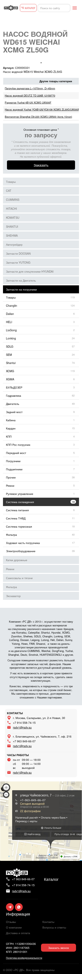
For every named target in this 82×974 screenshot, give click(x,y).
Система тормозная (19, 526)
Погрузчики (13, 461)
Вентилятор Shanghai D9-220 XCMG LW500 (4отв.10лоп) (38, 117)
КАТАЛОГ (30, 8)
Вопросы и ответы (54, 927)
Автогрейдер (14, 244)
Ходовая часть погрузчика (23, 543)
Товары (11, 182)
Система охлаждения (20, 502)
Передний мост (16, 453)
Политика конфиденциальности (24, 957)
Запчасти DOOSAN (18, 253)
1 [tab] (41, 63)
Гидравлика (13, 396)
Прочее (11, 477)
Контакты (48, 922)
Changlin (11, 306)
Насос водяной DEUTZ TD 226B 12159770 (30, 95)
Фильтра (11, 535)
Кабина (11, 420)
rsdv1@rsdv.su (22, 727)
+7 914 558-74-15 (24, 723)
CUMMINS (12, 200)
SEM (9, 355)
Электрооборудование (20, 551)
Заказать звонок (58, 948)
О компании (14, 927)
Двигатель (12, 404)
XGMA (10, 379)
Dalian (10, 314)
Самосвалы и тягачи (19, 578)
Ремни (10, 485)
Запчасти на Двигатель (21, 280)
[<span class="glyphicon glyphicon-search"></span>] (66, 8)
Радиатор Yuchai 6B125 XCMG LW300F (28, 102)
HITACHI (11, 209)
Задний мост (14, 412)
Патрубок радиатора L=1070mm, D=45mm (30, 88)
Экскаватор (13, 596)
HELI (9, 322)
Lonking (11, 338)
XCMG (10, 371)
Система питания (17, 510)
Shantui (11, 363)
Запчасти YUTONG (18, 262)
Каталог (51, 879)
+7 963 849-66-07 (24, 741)
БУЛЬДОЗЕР (14, 387)
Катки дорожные (16, 560)
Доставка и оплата (18, 933)
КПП (9, 436)
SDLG (9, 346)
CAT (8, 191)
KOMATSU (12, 218)
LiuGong (11, 330)
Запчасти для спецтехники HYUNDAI (30, 271)
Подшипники (14, 469)
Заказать (41, 165)
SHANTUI (12, 226)
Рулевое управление (19, 494)
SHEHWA (12, 235)
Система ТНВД (15, 518)
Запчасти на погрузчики (21, 289)
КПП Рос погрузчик (18, 445)
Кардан (11, 428)
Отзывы (11, 922)
